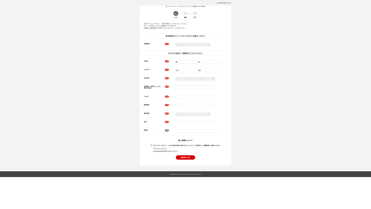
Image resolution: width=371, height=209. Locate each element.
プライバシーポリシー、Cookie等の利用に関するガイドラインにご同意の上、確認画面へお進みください (186, 145)
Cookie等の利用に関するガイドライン (165, 151)
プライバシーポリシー (160, 148)
